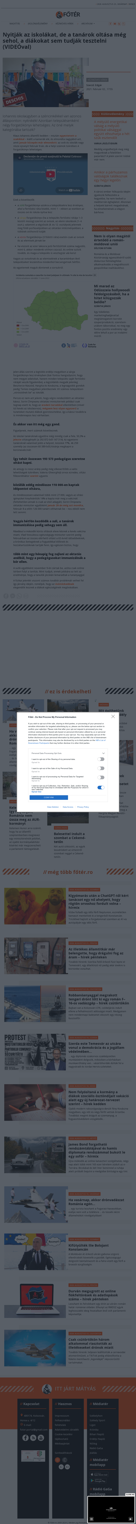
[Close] (113, 717)
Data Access (68, 807)
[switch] (100, 759)
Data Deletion (53, 807)
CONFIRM (49, 797)
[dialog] (68, 762)
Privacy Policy (83, 807)
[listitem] (68, 753)
